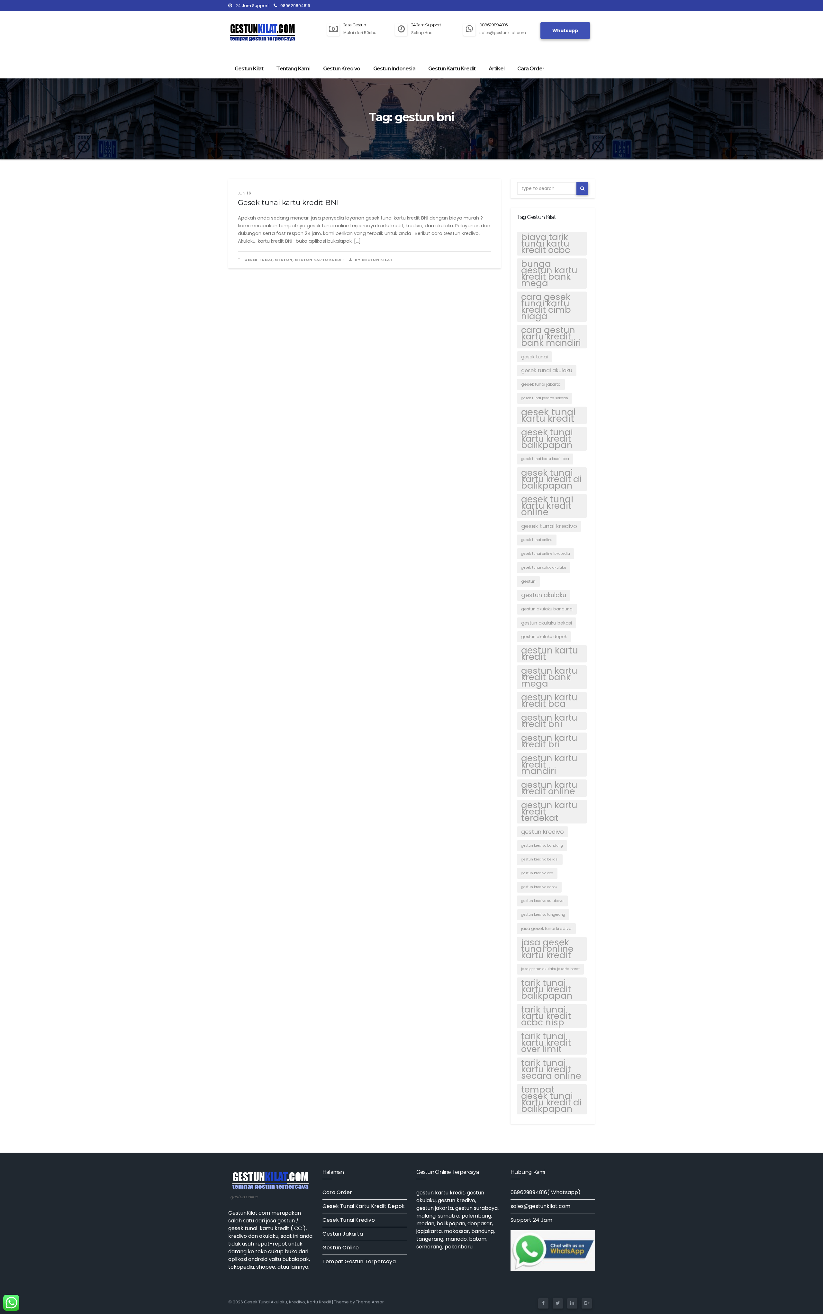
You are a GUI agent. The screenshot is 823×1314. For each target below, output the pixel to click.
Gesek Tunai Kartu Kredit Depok (363, 1206)
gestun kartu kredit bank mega (549, 677)
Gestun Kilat (249, 69)
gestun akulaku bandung (547, 609)
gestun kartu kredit (549, 653)
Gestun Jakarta (342, 1234)
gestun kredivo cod (537, 873)
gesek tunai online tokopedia (545, 553)
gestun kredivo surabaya (542, 900)
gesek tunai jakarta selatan (544, 398)
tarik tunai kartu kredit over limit (546, 1043)
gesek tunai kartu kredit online (547, 506)
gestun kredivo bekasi (539, 859)
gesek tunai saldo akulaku (543, 567)
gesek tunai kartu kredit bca (545, 458)
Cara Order (530, 69)
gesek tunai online (536, 539)
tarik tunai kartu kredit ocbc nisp (546, 1016)
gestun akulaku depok (544, 636)
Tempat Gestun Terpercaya (359, 1261)
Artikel (496, 69)
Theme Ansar (370, 1302)
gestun (284, 259)
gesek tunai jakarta (541, 384)
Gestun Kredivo (341, 69)
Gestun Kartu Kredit (452, 69)
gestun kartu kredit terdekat (549, 812)
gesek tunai (258, 259)
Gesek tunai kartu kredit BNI (288, 202)
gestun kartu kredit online (549, 788)
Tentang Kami (293, 69)
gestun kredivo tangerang (543, 914)
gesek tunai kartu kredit (548, 415)
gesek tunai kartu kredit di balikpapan (551, 479)
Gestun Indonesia (394, 69)
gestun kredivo (542, 832)
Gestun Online (340, 1247)
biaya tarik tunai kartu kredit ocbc (545, 244)
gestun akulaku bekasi (546, 623)
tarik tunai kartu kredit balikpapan (547, 989)
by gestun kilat (373, 259)
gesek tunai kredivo (549, 526)
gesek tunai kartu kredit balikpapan (547, 439)
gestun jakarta (434, 1208)
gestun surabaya (476, 1208)
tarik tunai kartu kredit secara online (551, 1069)
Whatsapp (565, 30)
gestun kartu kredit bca (549, 700)
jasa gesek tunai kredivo (546, 928)
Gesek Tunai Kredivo (348, 1220)
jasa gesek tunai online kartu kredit (547, 949)
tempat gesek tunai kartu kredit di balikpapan (551, 1099)
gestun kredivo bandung (542, 845)
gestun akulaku (543, 595)
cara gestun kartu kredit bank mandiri (551, 336)
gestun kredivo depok (539, 887)
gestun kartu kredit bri (549, 741)
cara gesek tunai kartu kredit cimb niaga (546, 307)
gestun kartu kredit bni (549, 721)
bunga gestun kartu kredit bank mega (549, 273)
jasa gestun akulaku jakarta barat (550, 969)
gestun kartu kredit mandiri (549, 765)
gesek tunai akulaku (546, 370)
